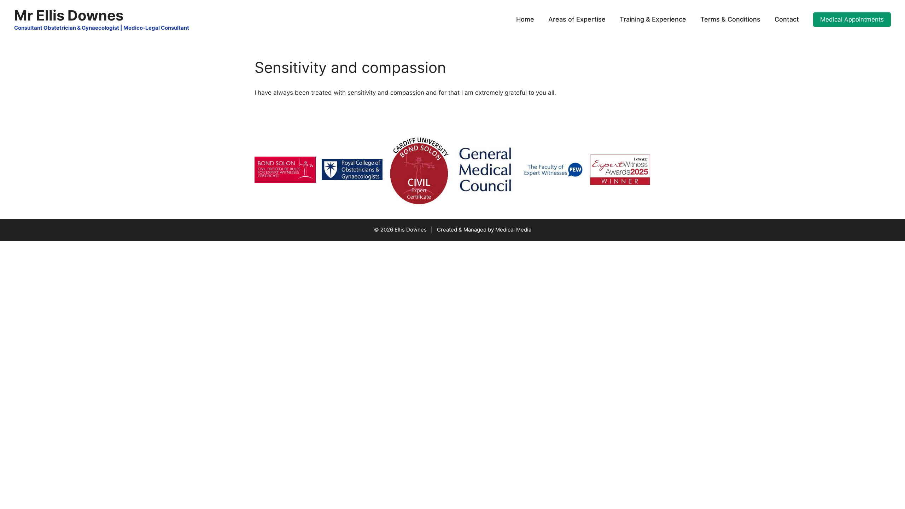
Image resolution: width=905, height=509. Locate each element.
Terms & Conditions (730, 19)
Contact (787, 19)
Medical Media (513, 229)
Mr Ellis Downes (68, 15)
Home (525, 19)
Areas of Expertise (577, 19)
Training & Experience (653, 19)
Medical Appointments (852, 19)
